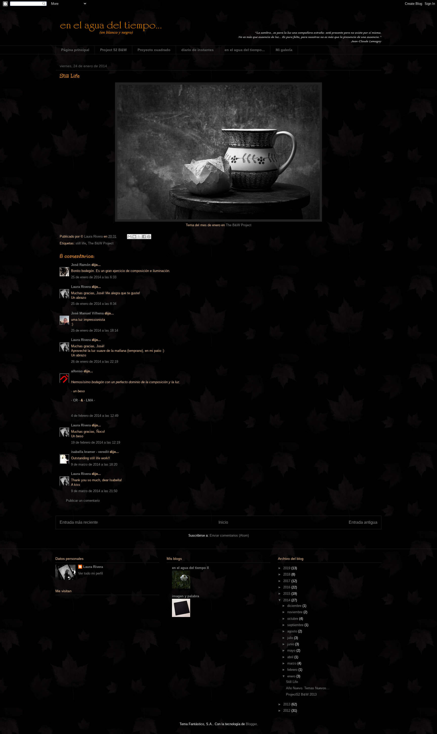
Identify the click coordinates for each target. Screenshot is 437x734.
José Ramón (81, 265)
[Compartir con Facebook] (143, 236)
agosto (292, 631)
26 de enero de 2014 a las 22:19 (94, 361)
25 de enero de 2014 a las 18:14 (94, 330)
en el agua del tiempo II (190, 568)
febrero (292, 670)
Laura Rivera (81, 287)
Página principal (75, 50)
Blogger (251, 724)
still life (81, 243)
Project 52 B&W (113, 50)
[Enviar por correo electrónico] (129, 236)
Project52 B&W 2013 (301, 694)
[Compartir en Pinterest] (148, 236)
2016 (287, 587)
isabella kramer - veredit (90, 452)
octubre (293, 619)
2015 (287, 593)
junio (291, 644)
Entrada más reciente (79, 522)
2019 (287, 568)
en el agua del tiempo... (245, 50)
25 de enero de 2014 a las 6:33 (93, 277)
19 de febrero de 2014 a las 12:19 (95, 442)
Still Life (292, 682)
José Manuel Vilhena (87, 313)
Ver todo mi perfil (90, 573)
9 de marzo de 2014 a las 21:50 (94, 491)
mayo (291, 650)
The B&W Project (238, 225)
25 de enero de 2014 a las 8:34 (93, 304)
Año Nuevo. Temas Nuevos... (307, 688)
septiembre (295, 625)
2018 (287, 574)
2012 (287, 711)
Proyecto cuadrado (154, 50)
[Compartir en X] (139, 236)
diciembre (294, 606)
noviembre (295, 612)
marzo (292, 663)
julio (290, 638)
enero (291, 676)
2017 (287, 581)
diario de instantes (197, 50)
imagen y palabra (185, 596)
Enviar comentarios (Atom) (229, 535)
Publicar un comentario (83, 500)
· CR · (76, 400)
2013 (287, 704)
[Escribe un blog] (134, 236)
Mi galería (284, 50)
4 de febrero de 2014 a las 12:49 (94, 416)
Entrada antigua (363, 522)
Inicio (223, 522)
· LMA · (89, 400)
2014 (287, 600)
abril (290, 657)
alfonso (77, 371)
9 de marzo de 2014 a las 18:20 (94, 464)
